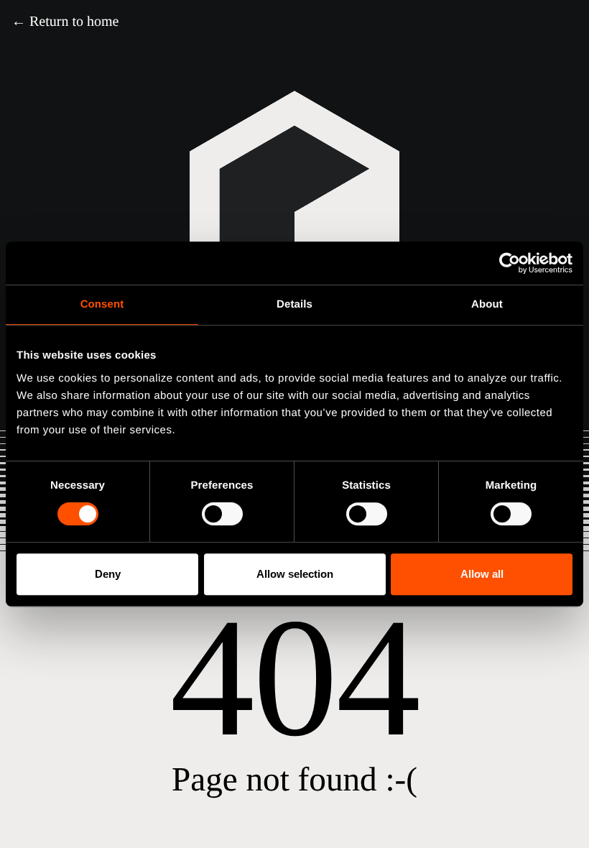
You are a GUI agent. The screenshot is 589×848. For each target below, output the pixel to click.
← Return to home (65, 21)
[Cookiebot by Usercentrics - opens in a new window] (509, 263)
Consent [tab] (102, 304)
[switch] (222, 513)
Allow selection (294, 574)
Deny (108, 574)
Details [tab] (294, 304)
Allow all (482, 574)
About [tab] (487, 304)
